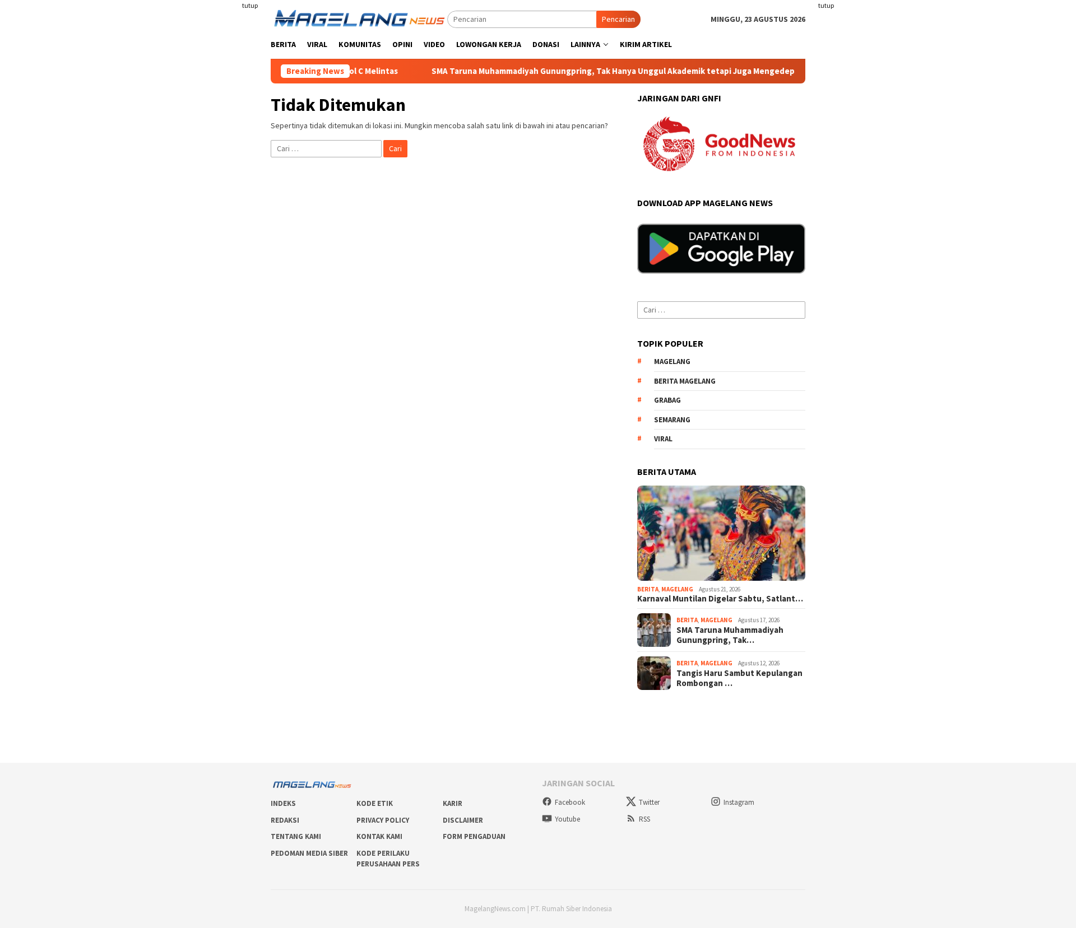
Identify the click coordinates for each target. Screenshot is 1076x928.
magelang (672, 361)
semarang (672, 420)
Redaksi (285, 820)
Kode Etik (374, 803)
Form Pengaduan (474, 836)
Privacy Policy (382, 820)
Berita (647, 589)
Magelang (677, 589)
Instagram (738, 802)
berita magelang (685, 381)
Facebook (570, 802)
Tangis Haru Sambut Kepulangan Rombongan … (739, 678)
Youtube (567, 819)
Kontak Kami (379, 836)
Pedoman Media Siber (309, 853)
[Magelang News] (359, 18)
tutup (250, 5)
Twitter (649, 802)
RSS (644, 819)
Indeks (283, 803)
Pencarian (618, 19)
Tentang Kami (296, 836)
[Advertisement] (190, 168)
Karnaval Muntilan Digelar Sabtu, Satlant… (720, 599)
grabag (667, 400)
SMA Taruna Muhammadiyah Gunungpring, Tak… (729, 635)
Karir (452, 803)
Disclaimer (463, 820)
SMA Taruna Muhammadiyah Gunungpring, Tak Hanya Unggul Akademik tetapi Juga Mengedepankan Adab (603, 71)
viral (663, 439)
